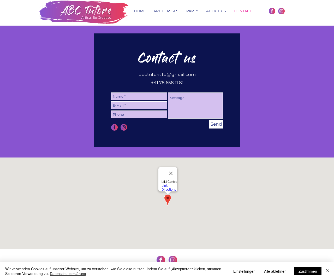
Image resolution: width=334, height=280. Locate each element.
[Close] (328, 271)
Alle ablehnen (275, 271)
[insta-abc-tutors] (281, 11)
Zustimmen (308, 271)
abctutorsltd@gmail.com (167, 74)
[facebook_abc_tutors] (272, 11)
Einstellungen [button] (244, 271)
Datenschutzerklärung (68, 273)
